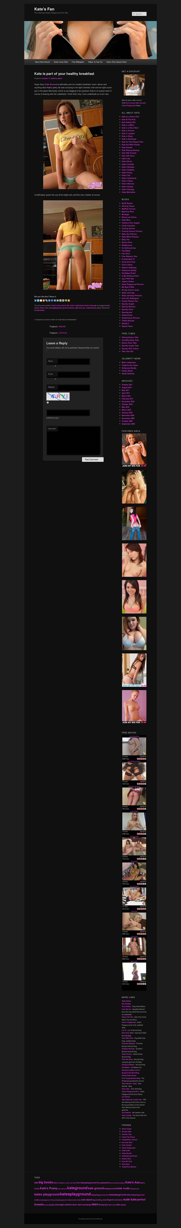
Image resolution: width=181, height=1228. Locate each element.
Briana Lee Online (129, 217)
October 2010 (127, 404)
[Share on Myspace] (55, 300)
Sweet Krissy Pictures (131, 318)
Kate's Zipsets (127, 186)
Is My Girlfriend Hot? (130, 276)
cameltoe (62, 1183)
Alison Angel (126, 1129)
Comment (52, 428)
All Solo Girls (126, 1131)
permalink (41, 310)
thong (101, 1204)
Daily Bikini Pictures (130, 236)
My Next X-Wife (128, 287)
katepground (134, 1189)
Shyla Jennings (128, 292)
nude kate (129, 1199)
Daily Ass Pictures (129, 234)
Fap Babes (126, 250)
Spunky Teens (127, 309)
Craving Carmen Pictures (132, 231)
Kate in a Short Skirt (130, 128)
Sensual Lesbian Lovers (131, 1070)
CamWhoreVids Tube (130, 340)
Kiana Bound (126, 1153)
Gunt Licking (127, 264)
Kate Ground (51, 84)
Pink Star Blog (127, 1059)
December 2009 (128, 415)
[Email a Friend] (41, 300)
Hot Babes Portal (129, 273)
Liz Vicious (126, 1097)
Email (52, 374)
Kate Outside (127, 147)
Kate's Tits (65, 305)
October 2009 (127, 421)
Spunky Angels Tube (130, 345)
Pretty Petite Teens (129, 1075)
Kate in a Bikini (128, 125)
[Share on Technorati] (66, 300)
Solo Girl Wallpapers (130, 298)
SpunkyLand (127, 312)
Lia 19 (124, 1030)
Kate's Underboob (77, 305)
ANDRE (62, 326)
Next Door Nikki (128, 1033)
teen (95, 1204)
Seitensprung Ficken (129, 1156)
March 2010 (126, 409)
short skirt (77, 1204)
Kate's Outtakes (128, 169)
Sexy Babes (126, 1006)
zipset (123, 1205)
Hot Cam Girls (127, 1142)
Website (51, 387)
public (46, 1205)
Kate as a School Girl (130, 116)
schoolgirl (59, 1204)
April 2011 (126, 393)
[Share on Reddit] (63, 300)
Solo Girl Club (127, 1161)
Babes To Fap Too (95, 62)
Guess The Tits (127, 1017)
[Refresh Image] (47, 403)
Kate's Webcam (128, 183)
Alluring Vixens (128, 206)
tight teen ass (80, 308)
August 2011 (127, 387)
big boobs (46, 1182)
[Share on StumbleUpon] (58, 300)
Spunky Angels (128, 304)
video (118, 1204)
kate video (77, 1200)
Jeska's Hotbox (128, 281)
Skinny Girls (126, 1158)
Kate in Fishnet (128, 130)
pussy (51, 1204)
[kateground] (73, 289)
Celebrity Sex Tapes (130, 365)
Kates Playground (128, 1148)
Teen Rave (126, 1164)
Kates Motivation (128, 192)
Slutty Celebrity (128, 373)
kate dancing (62, 1189)
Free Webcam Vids (129, 256)
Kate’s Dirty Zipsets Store (116, 62)
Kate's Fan (44, 9)
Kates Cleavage (91, 305)
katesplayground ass (119, 1194)
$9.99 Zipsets (127, 203)
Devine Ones (127, 242)
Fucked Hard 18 (128, 259)
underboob (90, 308)
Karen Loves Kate (61, 62)
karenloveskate (119, 1183)
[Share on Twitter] (38, 300)
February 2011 (127, 398)
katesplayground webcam (64, 1200)
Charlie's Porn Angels (131, 223)
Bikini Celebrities (129, 362)
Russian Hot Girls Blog (130, 1073)
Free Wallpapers (78, 62)
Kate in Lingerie (128, 133)
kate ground (96, 1188)
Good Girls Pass (128, 262)
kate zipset (86, 1199)
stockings (86, 1204)
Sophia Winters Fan (130, 301)
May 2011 (125, 390)
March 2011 (126, 396)
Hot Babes (126, 1067)
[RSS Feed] (69, 300)
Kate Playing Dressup (130, 150)
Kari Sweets (126, 1112)
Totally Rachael (128, 320)
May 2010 (125, 407)
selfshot (68, 1204)
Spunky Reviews (128, 306)
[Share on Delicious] (46, 300)
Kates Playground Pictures (133, 284)
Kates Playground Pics (130, 1091)
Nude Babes (126, 1001)
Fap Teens (126, 253)
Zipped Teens (127, 326)
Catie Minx (126, 220)
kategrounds (110, 1188)
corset (67, 1183)
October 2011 (127, 384)
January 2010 (127, 412)
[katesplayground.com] (73, 188)
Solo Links (126, 1089)
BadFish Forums (128, 208)
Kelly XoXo (126, 1150)
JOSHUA (63, 332)
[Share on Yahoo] (60, 300)
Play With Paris (127, 1038)
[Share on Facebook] (35, 300)
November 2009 (128, 418)
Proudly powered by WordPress (90, 1219)
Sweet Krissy (127, 315)
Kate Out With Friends (131, 144)
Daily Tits (125, 239)
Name (52, 362)
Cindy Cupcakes (128, 225)
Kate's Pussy (127, 172)
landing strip (101, 1200)
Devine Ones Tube (129, 343)
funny (112, 1183)
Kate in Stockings (129, 139)
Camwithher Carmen (129, 1139)
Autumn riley (126, 1134)
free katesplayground (86, 1182)
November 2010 (128, 401)
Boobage (125, 214)
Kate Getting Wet (128, 122)
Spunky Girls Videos (130, 348)
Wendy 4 (125, 323)
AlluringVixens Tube (130, 337)
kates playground (47, 1194)
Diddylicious (127, 245)
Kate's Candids (128, 164)
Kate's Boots (127, 161)
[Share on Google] (52, 300)
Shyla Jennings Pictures (132, 295)
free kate (73, 1183)
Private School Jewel (130, 290)
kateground (77, 1187)
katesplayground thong (47, 1200)
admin (59, 78)
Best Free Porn (128, 211)
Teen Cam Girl (127, 351)
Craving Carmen (128, 228)
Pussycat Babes (128, 1064)
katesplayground (55, 308)
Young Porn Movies (129, 1167)
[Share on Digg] (49, 300)
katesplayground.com (100, 1195)
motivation (118, 1200)
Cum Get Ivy (126, 1009)
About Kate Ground (42, 62)
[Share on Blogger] (44, 300)
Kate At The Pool (129, 119)
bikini (56, 1183)
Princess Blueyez (128, 1043)
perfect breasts (68, 308)
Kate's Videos (127, 181)
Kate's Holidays (128, 167)
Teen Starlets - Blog (129, 1083)
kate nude (123, 1188)
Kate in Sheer (127, 136)
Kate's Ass (56, 305)
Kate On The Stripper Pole (132, 142)
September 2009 (128, 424)
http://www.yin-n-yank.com (132, 1099)
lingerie (110, 1199)
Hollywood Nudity (129, 270)
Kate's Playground (129, 1022)
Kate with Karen (128, 155)
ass (36, 1182)
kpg (94, 1200)
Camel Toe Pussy (128, 1137)
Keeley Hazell (127, 370)
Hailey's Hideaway (129, 267)
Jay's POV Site (128, 278)
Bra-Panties (126, 1004)
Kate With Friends (129, 153)
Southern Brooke (128, 1049)
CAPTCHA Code (52, 418)
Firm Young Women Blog (131, 1078)
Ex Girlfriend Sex (129, 248)
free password (102, 1182)
